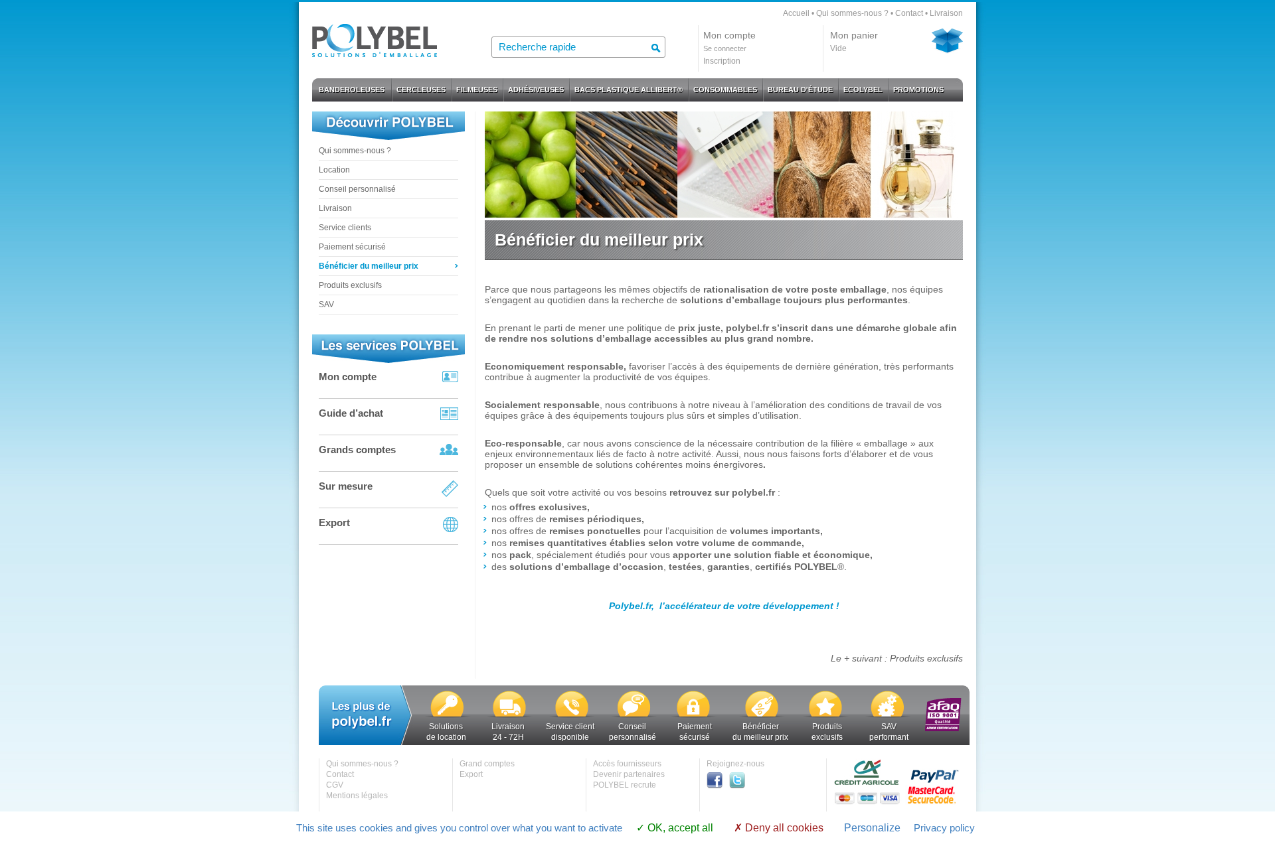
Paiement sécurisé (352, 246)
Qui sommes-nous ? (852, 13)
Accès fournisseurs (627, 763)
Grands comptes (357, 449)
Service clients (345, 227)
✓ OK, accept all (674, 827)
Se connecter (724, 48)
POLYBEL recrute (624, 785)
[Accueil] (374, 53)
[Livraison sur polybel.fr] (509, 716)
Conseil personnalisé (357, 189)
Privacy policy (944, 827)
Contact (909, 13)
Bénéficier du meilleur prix (368, 266)
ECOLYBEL (863, 90)
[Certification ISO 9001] (943, 728)
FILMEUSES (476, 90)
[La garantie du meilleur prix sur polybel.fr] (761, 716)
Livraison (946, 13)
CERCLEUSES (421, 90)
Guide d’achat (351, 413)
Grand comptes (487, 763)
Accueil (796, 13)
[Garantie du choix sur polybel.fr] (447, 716)
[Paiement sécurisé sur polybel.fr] (693, 716)
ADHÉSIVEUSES (536, 90)
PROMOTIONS (918, 90)
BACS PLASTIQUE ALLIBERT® (628, 90)
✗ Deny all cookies (778, 827)
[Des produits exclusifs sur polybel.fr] (825, 716)
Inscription (721, 61)
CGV (334, 785)
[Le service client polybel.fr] (572, 716)
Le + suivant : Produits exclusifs (897, 658)
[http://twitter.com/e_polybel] (740, 785)
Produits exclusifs (350, 285)
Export (334, 522)
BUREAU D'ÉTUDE (800, 90)
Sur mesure (346, 486)
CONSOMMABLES (725, 90)
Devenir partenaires (629, 774)
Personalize (872, 827)
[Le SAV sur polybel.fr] (888, 716)
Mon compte (348, 376)
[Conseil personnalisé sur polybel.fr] (633, 716)
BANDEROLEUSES (351, 90)
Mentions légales (357, 795)
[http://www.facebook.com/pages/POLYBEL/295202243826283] (718, 785)
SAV (326, 304)
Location (334, 170)
